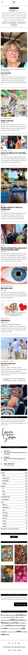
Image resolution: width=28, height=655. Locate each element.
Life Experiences (12, 22)
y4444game (6, 451)
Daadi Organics (5, 499)
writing (7, 634)
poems (2, 628)
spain (23, 628)
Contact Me (19, 650)
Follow (14, 536)
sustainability (4, 632)
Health (4, 22)
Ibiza (26, 620)
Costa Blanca (20, 615)
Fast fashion (7, 620)
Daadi (15, 617)
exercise (2, 620)
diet (17, 617)
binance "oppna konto (8, 463)
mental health (3, 625)
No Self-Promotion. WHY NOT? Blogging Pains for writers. (14, 459)
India (2, 622)
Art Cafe (14, 650)
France (3, 510)
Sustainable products (10, 631)
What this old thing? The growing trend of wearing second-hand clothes (14, 249)
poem (24, 625)
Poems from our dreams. (9, 465)
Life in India (4, 513)
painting (21, 625)
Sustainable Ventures (5, 497)
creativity (11, 617)
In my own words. (6, 73)
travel (18, 631)
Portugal (4, 523)
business (10, 615)
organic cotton (14, 625)
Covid (25, 615)
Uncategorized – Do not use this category (10, 529)
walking (3, 634)
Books (3, 491)
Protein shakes (18, 628)
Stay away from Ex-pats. (8, 363)
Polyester (9, 628)
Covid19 (2, 617)
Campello (14, 615)
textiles (14, 632)
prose (15, 628)
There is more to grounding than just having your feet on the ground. (15, 453)
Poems (3, 494)
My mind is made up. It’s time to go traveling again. (11, 208)
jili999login (6, 457)
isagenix (6, 623)
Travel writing (24, 632)
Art (3, 489)
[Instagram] (12, 643)
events (22, 617)
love (25, 623)
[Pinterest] (15, 643)
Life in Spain (3, 118)
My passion (3, 486)
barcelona (4, 615)
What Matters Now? (7, 288)
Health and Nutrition (20, 620)
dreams (19, 617)
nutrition (8, 625)
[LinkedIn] (19, 643)
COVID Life (4, 505)
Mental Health (21, 22)
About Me (10, 650)
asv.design (23, 647)
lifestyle (23, 623)
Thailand (4, 526)
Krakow (20, 623)
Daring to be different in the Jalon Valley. (13, 153)
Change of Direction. (7, 121)
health (12, 619)
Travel (2, 502)
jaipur (10, 623)
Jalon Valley (15, 623)
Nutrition (14, 25)
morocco (4, 521)
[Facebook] (9, 643)
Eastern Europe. (5, 507)
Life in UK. (4, 518)
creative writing (6, 617)
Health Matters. (6, 320)
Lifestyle (11, 69)
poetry (6, 628)
